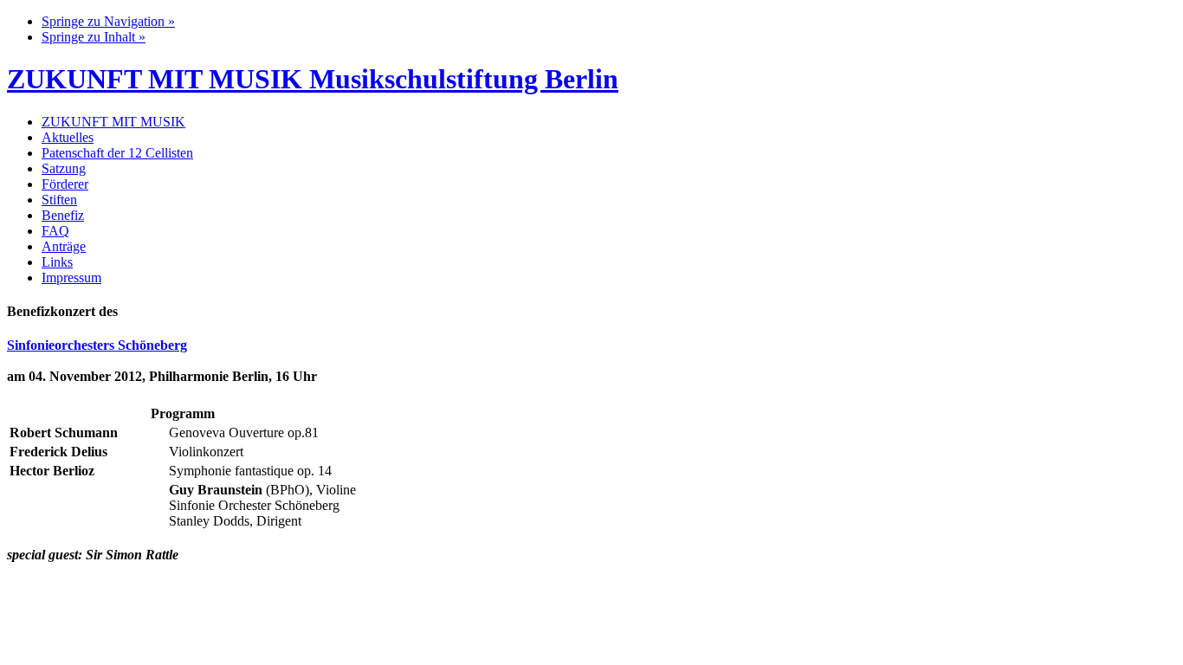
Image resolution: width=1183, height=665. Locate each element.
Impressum (71, 277)
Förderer (65, 184)
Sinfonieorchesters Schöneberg (97, 345)
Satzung (64, 168)
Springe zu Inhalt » (93, 36)
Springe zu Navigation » (108, 21)
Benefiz (63, 215)
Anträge (64, 246)
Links (57, 262)
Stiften (59, 199)
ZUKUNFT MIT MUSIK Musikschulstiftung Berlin (312, 78)
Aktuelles (68, 137)
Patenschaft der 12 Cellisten (117, 152)
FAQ (55, 230)
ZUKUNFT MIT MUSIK (113, 121)
